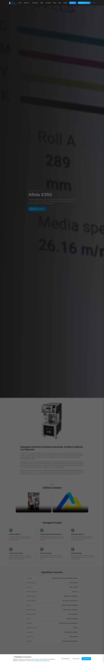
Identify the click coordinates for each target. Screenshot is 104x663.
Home (20, 2)
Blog (60, 2)
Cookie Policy (38, 660)
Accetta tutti (86, 658)
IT (91, 2)
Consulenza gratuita (84, 2)
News (54, 2)
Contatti (65, 2)
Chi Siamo (48, 2)
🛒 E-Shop (72, 2)
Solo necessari (76, 658)
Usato (41, 2)
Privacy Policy (46, 660)
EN (94, 2)
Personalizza (66, 658)
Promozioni (35, 2)
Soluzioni (26, 2)
